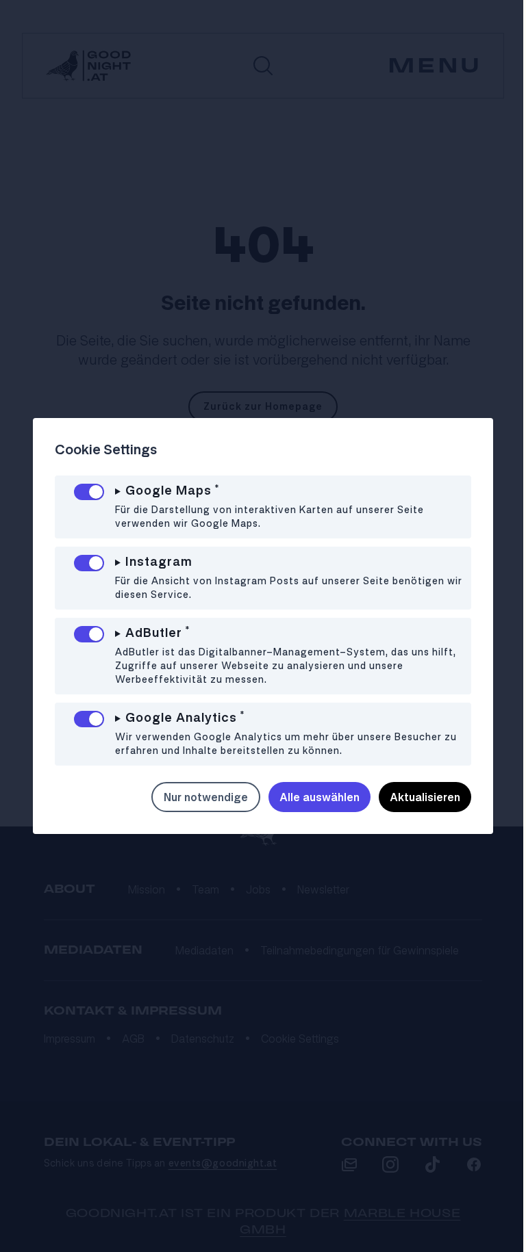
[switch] (89, 492)
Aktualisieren (414, 797)
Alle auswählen (309, 797)
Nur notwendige (195, 797)
